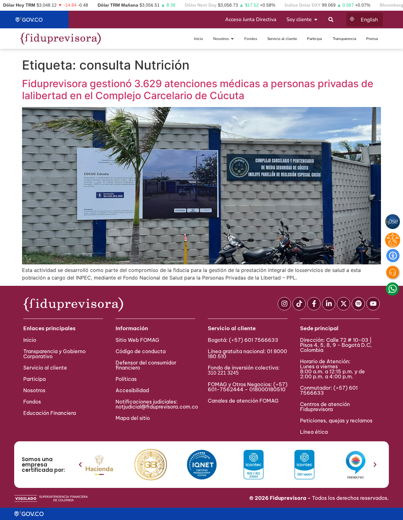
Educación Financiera (49, 413)
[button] (80, 464)
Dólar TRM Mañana (118, 5)
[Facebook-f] (314, 303)
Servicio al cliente (45, 368)
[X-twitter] (343, 303)
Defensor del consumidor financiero (146, 365)
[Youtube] (373, 303)
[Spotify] (358, 303)
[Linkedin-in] (328, 303)
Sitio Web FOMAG (137, 340)
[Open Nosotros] (232, 39)
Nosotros (34, 390)
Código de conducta (141, 351)
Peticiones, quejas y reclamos (336, 420)
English (369, 19)
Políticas (126, 379)
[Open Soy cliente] (315, 19)
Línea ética (314, 432)
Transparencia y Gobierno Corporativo (54, 353)
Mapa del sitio (133, 418)
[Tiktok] (299, 303)
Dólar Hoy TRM (19, 5)
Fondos (32, 401)
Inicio (29, 340)
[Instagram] (284, 303)
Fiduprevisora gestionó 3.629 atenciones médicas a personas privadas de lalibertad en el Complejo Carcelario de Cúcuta (197, 89)
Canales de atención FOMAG (244, 401)
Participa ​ (35, 379)
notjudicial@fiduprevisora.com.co (157, 407)
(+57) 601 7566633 (253, 340)
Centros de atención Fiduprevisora (325, 406)
